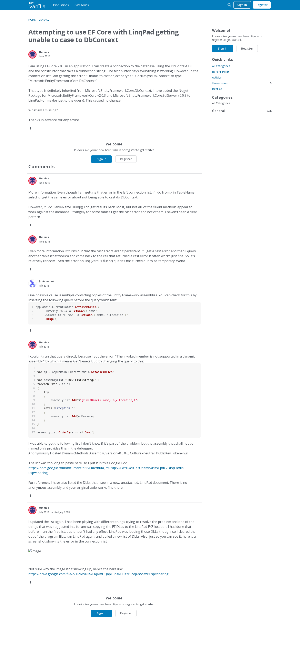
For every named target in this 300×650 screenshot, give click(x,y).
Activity (216, 77)
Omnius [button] (44, 52)
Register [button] (126, 159)
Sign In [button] (101, 159)
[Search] (229, 5)
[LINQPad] (37, 5)
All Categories (221, 66)
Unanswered (242, 83)
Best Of (217, 89)
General (242, 111)
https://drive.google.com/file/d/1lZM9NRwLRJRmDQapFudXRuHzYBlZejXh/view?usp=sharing (98, 574)
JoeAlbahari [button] (46, 281)
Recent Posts (221, 72)
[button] (32, 54)
